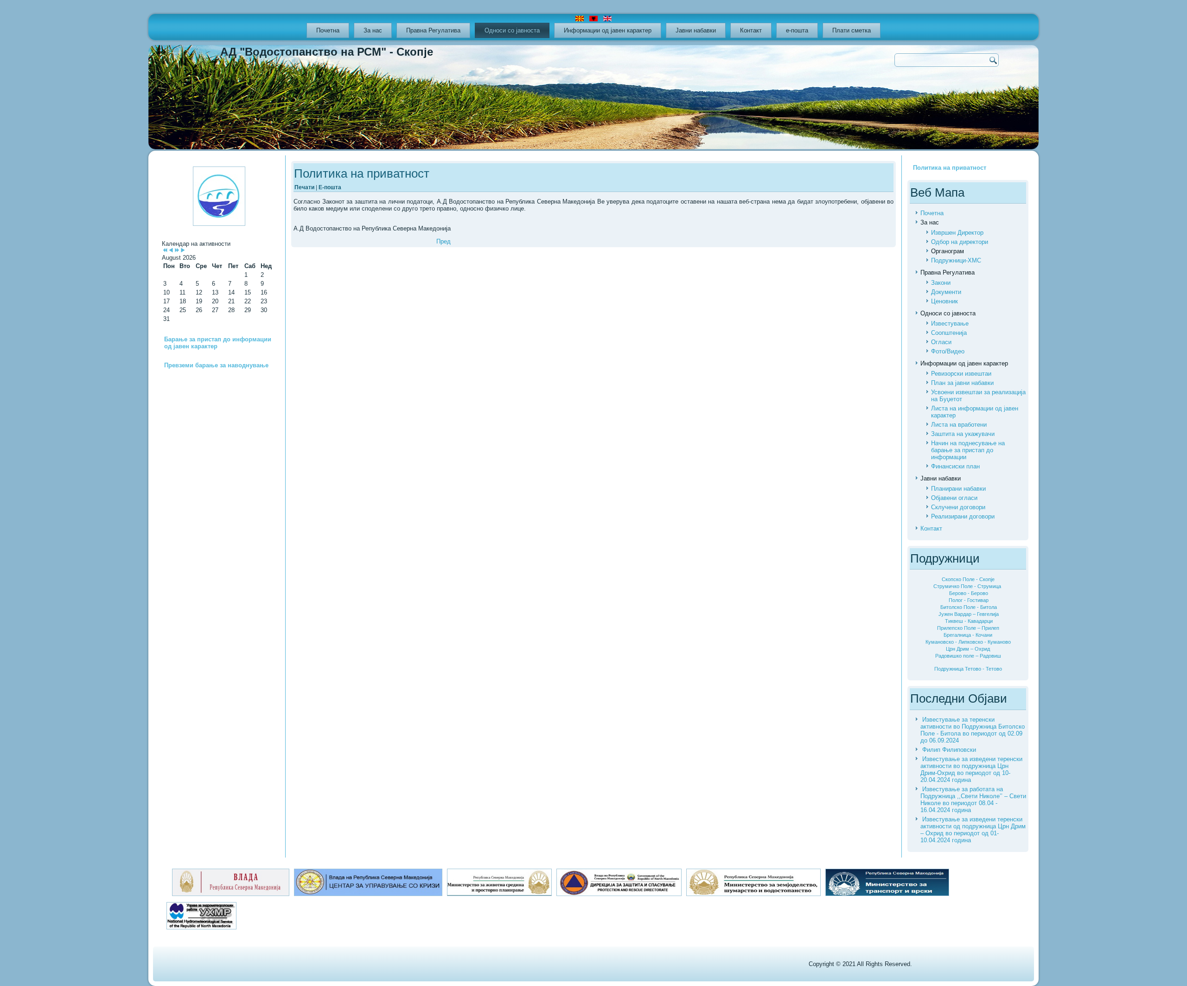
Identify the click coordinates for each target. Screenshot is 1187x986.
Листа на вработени (959, 424)
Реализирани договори (963, 516)
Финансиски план (955, 466)
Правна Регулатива (433, 30)
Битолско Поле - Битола (968, 607)
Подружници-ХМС (956, 260)
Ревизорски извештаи (961, 373)
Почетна (327, 30)
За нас (373, 30)
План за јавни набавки (962, 382)
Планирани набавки (958, 488)
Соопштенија (949, 332)
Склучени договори (958, 507)
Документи (946, 291)
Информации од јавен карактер (607, 30)
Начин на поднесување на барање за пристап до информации (968, 450)
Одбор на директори (959, 241)
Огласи (941, 342)
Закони (941, 282)
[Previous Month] (171, 250)
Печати (305, 187)
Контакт (751, 30)
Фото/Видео (947, 351)
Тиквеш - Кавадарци (969, 621)
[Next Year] (177, 250)
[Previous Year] (165, 250)
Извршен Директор (957, 232)
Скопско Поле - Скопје (968, 579)
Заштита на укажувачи (963, 433)
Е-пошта (330, 187)
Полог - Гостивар (969, 600)
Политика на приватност (361, 173)
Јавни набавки (696, 30)
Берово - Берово (968, 593)
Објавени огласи (954, 497)
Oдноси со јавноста (512, 30)
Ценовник (944, 301)
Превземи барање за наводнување (216, 365)
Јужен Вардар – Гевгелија (968, 614)
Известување (950, 323)
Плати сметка (851, 30)
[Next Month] (183, 250)
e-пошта (797, 30)
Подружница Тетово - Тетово (968, 669)
